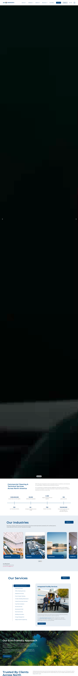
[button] (24, 2)
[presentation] (2, 219)
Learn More (7, 556)
